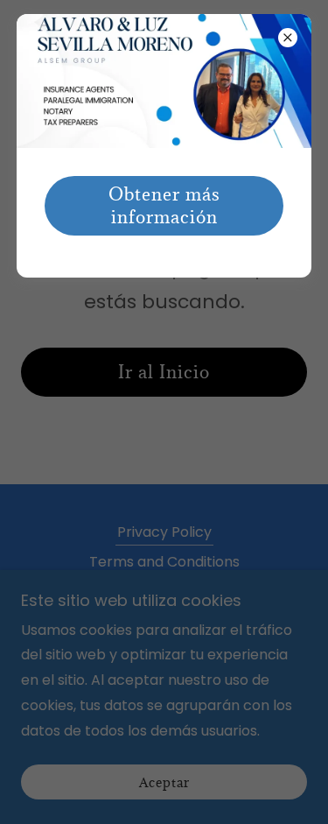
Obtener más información (164, 206)
